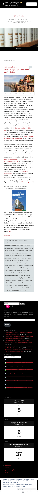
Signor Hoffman (26, 283)
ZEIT (24, 290)
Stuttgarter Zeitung (9, 285)
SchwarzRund (28, 280)
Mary (10, 270)
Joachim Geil (19, 265)
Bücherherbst (19, 16)
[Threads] (12, 306)
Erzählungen (7, 260)
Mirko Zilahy (26, 270)
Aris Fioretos (27, 245)
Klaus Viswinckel (28, 265)
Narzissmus (14, 273)
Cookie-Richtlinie (20, 486)
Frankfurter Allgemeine (24, 260)
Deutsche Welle (27, 250)
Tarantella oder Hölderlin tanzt (23, 285)
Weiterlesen (8, 235)
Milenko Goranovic (17, 270)
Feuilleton (14, 260)
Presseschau (27, 275)
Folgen (7, 324)
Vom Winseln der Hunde (14, 288)
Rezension (7, 278)
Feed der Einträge (9, 469)
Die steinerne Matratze (16, 255)
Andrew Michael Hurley (17, 245)
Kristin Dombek (8, 268)
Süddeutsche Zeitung (10, 280)
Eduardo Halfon (8, 258)
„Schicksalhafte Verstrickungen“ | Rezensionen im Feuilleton (16, 69)
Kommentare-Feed (10, 471)
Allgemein (15, 240)
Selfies (20, 283)
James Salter (12, 265)
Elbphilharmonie (17, 258)
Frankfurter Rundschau (10, 263)
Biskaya (21, 248)
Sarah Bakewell (28, 278)
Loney (14, 268)
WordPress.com (9, 473)
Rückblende (7, 243)
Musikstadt (7, 273)
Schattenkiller (20, 280)
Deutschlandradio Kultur (10, 253)
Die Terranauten (26, 255)
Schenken (31, 4)
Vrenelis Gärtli (25, 288)
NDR (10, 231)
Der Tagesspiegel (18, 250)
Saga (22, 278)
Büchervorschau (23, 240)
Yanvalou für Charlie (17, 290)
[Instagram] (8, 306)
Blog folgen (8, 310)
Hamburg (22, 263)
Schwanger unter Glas (10, 120)
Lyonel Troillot (20, 268)
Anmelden (7, 467)
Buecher (26, 248)
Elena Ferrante (27, 258)
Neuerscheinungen (9, 275)
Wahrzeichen (7, 290)
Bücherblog (7, 248)
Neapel (23, 273)
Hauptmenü (19, 49)
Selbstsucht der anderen (10, 283)
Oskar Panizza (19, 275)
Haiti (18, 263)
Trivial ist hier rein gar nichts (26, 182)
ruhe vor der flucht (15, 278)
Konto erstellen (9, 465)
